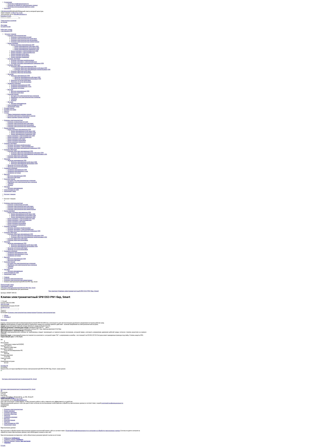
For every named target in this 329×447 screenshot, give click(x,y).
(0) (1, 391)
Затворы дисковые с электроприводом (24, 62)
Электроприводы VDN (15, 105)
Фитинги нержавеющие (18, 103)
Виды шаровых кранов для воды (18, 117)
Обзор (6, 315)
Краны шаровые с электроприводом (23, 52)
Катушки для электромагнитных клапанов (25, 96)
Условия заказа (9, 108)
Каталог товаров (10, 34)
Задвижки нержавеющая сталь (21, 86)
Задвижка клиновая (14, 83)
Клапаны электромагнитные (17, 35)
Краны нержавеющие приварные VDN (26, 49)
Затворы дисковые (14, 58)
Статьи (6, 112)
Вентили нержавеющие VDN (20, 91)
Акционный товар (13, 106)
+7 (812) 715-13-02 (16, 13)
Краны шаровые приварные (20, 57)
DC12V (7, 307)
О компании (8, 2)
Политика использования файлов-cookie (21, 7)
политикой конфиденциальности (112, 403)
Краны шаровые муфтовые (20, 54)
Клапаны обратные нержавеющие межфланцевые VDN (32, 69)
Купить (3, 310)
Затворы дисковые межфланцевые (22, 60)
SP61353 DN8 (5, 304)
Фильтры (11, 74)
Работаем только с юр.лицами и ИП (6, 30)
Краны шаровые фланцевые (20, 55)
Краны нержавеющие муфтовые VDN (26, 46)
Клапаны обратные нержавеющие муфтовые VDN (30, 68)
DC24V (3, 307)
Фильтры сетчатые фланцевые (21, 82)
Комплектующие (13, 94)
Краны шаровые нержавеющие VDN (22, 45)
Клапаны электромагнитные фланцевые (24, 40)
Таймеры (14, 99)
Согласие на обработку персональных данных (23, 5)
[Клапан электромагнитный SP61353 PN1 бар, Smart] (18, 287)
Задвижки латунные (17, 88)
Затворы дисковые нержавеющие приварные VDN (27, 63)
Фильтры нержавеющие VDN (20, 75)
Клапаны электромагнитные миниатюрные (25, 41)
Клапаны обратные (14, 65)
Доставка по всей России (5, 25)
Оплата (6, 111)
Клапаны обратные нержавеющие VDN (23, 66)
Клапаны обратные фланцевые (21, 72)
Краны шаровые (13, 43)
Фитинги (10, 102)
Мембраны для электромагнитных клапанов (25, 97)
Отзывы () (4, 365)
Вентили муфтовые (17, 92)
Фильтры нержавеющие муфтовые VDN (27, 77)
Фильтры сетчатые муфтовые (21, 80)
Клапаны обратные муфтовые (21, 71)
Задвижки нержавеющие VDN (20, 85)
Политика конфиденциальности (18, 3)
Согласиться (4, 404)
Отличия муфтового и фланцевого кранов (21, 116)
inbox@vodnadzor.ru (20, 14)
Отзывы (7, 317)
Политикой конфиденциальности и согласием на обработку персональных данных (93, 430)
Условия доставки (10, 109)
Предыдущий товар (7, 284)
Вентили (10, 89)
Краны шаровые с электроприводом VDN (24, 51)
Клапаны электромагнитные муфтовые (24, 38)
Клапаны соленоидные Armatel (21, 37)
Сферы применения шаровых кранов (19, 114)
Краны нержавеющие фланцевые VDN (26, 48)
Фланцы (13, 100)
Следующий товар (7, 286)
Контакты (7, 8)
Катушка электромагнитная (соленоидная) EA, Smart (18, 389)
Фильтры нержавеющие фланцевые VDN (27, 79)
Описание (4, 320)
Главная (6, 277)
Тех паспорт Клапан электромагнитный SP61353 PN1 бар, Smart (73, 291)
